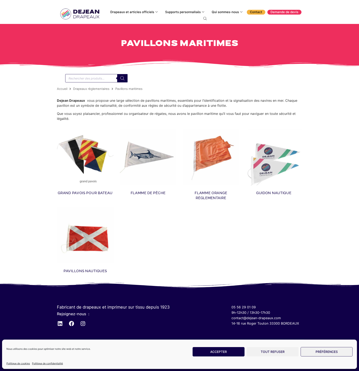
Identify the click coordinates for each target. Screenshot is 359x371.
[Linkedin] (60, 323)
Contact (256, 12)
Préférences (327, 352)
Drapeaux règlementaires (91, 89)
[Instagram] (83, 323)
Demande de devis (284, 12)
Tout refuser (273, 352)
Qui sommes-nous (225, 12)
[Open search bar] (205, 18)
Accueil (62, 89)
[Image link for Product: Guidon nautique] (274, 157)
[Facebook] (71, 323)
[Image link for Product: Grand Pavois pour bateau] (85, 157)
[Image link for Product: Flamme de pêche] (148, 157)
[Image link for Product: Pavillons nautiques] (85, 235)
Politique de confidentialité (47, 363)
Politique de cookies (18, 363)
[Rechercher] (122, 78)
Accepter (218, 352)
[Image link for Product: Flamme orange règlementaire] (211, 157)
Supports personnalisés (183, 12)
